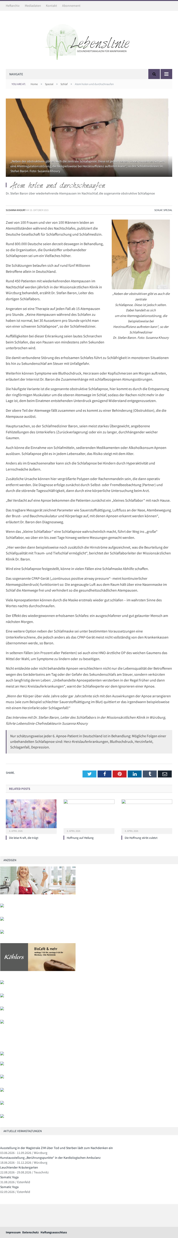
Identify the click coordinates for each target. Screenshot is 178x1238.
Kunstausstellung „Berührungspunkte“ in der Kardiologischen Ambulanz (50, 1158)
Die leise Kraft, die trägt (23, 838)
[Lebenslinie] (89, 40)
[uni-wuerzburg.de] (2, 920)
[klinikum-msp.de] (2, 1077)
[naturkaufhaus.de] (2, 1104)
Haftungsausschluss (54, 1232)
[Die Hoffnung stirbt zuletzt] (146, 816)
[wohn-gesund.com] (2, 933)
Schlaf (158, 210)
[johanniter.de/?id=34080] (38, 893)
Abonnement (71, 5)
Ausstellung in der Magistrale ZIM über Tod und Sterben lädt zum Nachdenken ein (56, 1148)
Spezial (167, 210)
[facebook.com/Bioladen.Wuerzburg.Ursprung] (2, 1091)
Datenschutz (30, 1232)
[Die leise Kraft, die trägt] (31, 816)
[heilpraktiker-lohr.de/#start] (2, 1117)
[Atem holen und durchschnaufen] (89, 138)
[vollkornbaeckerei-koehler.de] (38, 970)
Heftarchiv (13, 5)
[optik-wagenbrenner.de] (2, 983)
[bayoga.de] (2, 1054)
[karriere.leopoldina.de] (2, 996)
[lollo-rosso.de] (2, 1064)
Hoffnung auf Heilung (80, 838)
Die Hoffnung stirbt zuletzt (141, 838)
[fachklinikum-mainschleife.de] (2, 1009)
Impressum (13, 1232)
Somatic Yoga (9, 1177)
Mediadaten (33, 5)
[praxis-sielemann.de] (2, 1022)
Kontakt (51, 5)
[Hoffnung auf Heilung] (89, 816)
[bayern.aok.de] (2, 906)
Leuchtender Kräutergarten (19, 1167)
